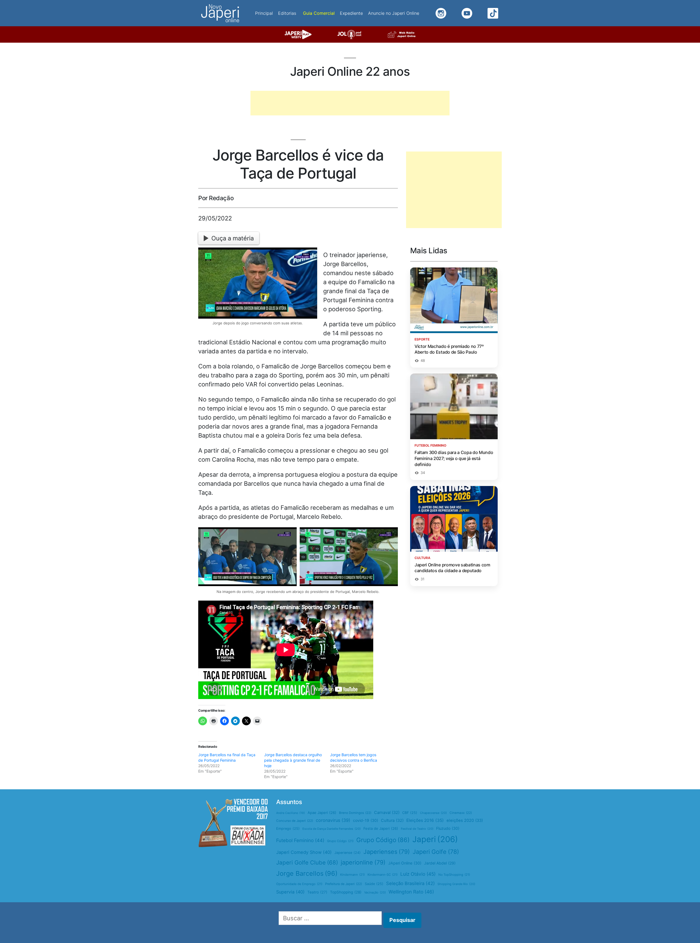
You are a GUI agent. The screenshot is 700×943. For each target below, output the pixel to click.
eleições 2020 (465, 820)
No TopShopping (454, 875)
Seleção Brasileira (410, 883)
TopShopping (345, 892)
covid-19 (365, 820)
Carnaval (386, 812)
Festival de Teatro (417, 829)
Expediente (351, 13)
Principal (264, 13)
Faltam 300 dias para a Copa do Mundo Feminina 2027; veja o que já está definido (454, 458)
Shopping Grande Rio (456, 884)
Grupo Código (383, 839)
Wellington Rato (411, 892)
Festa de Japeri (380, 828)
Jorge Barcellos (306, 873)
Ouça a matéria (232, 238)
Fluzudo (447, 828)
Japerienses (386, 851)
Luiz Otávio (418, 874)
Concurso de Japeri (294, 821)
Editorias (287, 13)
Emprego (288, 828)
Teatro (317, 892)
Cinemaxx (461, 813)
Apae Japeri (322, 812)
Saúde (374, 884)
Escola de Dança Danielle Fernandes (331, 829)
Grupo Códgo (340, 841)
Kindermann (352, 875)
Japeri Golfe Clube (307, 862)
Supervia (290, 892)
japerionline (363, 862)
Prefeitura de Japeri (343, 884)
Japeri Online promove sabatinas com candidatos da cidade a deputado (452, 568)
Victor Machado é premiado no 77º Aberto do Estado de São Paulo (449, 349)
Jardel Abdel (440, 863)
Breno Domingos (355, 813)
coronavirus (333, 820)
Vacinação (375, 892)
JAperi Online (404, 863)
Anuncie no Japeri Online (393, 13)
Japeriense (347, 853)
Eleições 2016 (425, 820)
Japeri (435, 839)
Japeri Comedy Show (304, 852)
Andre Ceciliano (290, 813)
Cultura (392, 820)
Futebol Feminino (300, 840)
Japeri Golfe (436, 851)
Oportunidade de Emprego (299, 884)
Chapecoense (433, 813)
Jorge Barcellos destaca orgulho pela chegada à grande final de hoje (293, 760)
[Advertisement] (350, 103)
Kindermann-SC (383, 875)
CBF (409, 813)
